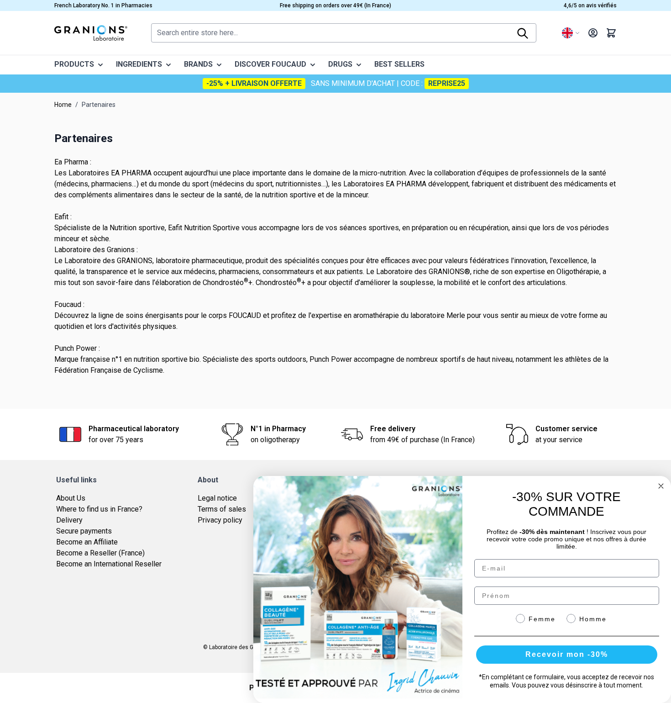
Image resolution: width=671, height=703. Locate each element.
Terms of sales (222, 509)
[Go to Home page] (90, 33)
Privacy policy (220, 520)
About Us (70, 498)
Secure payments (84, 531)
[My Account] (592, 32)
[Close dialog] (660, 486)
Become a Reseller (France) (100, 553)
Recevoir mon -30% (566, 654)
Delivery (69, 520)
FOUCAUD (246, 315)
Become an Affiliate (87, 542)
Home (63, 104)
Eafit (175, 227)
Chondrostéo (223, 282)
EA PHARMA (131, 173)
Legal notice (217, 498)
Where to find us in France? (99, 509)
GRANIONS (134, 260)
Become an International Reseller (109, 564)
